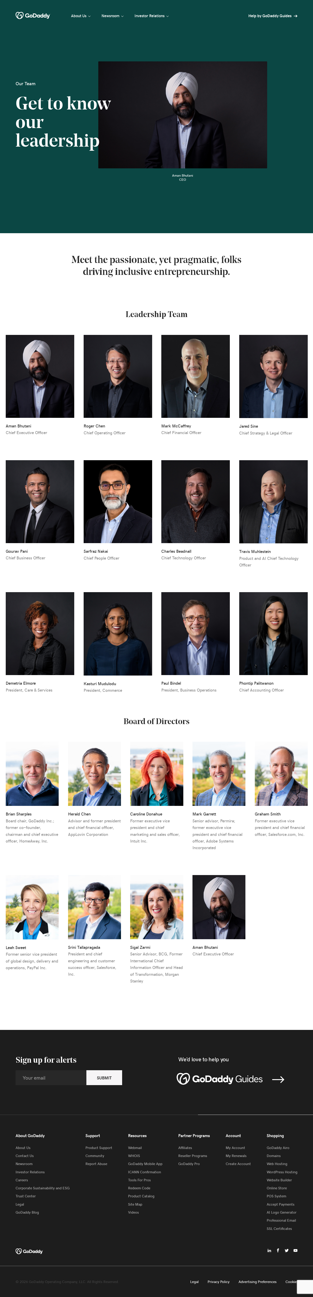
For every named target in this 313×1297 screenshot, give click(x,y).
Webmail (135, 1147)
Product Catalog (141, 1195)
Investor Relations (150, 15)
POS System (276, 1195)
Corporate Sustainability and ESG (43, 1187)
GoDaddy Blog (27, 1212)
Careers (22, 1179)
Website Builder (279, 1179)
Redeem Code (139, 1187)
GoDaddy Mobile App (145, 1163)
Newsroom (110, 15)
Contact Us (25, 1155)
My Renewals (236, 1155)
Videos (133, 1212)
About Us (78, 15)
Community (94, 1155)
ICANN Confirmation (144, 1171)
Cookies (292, 1281)
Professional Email (281, 1220)
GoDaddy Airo (278, 1147)
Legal (20, 1204)
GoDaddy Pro (189, 1163)
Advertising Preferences (258, 1281)
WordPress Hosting (282, 1171)
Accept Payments (280, 1204)
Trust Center (26, 1195)
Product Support (98, 1147)
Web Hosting (277, 1163)
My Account (235, 1147)
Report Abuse (96, 1163)
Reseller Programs (192, 1155)
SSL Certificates (279, 1228)
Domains (274, 1155)
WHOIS (134, 1155)
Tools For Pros (139, 1179)
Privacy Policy (219, 1281)
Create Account (238, 1163)
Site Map (135, 1204)
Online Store (277, 1187)
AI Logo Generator (282, 1212)
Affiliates (185, 1147)
